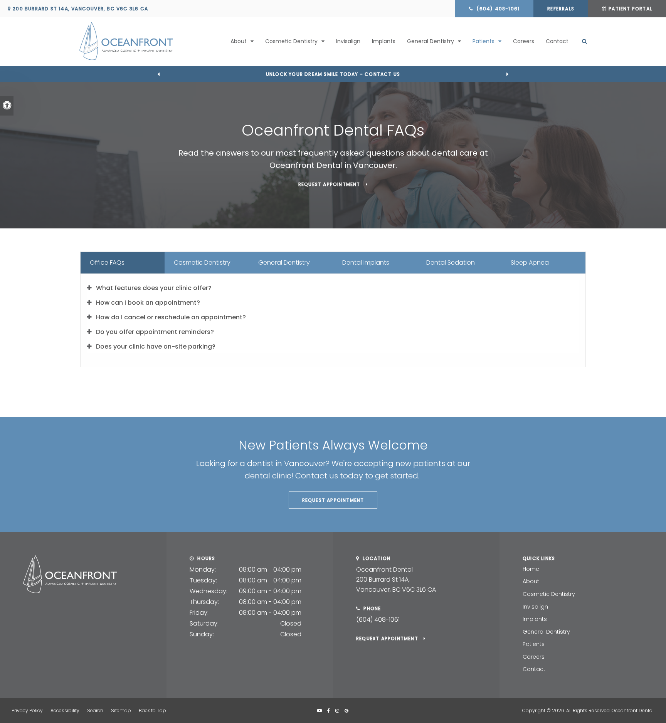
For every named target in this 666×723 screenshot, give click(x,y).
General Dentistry (546, 632)
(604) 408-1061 (378, 619)
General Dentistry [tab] (284, 262)
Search (95, 710)
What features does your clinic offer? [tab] (154, 287)
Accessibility (64, 710)
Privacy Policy (27, 710)
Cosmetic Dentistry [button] (291, 41)
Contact (557, 41)
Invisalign (348, 41)
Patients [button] (483, 41)
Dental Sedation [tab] (450, 262)
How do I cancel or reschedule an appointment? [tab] (171, 317)
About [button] (238, 41)
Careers (523, 41)
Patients (534, 644)
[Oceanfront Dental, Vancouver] (70, 591)
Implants (383, 41)
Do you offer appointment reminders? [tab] (155, 331)
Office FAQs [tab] (107, 262)
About (531, 581)
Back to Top (152, 710)
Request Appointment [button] (330, 184)
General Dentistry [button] (430, 41)
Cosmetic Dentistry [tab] (202, 262)
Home (531, 569)
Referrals (560, 8)
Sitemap (121, 710)
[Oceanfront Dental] (139, 41)
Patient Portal (630, 8)
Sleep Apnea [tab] (530, 262)
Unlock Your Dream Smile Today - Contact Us (333, 74)
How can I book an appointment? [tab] (148, 302)
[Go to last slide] (158, 74)
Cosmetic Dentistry (549, 594)
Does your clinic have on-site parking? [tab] (155, 346)
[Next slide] (507, 74)
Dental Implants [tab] (365, 262)
